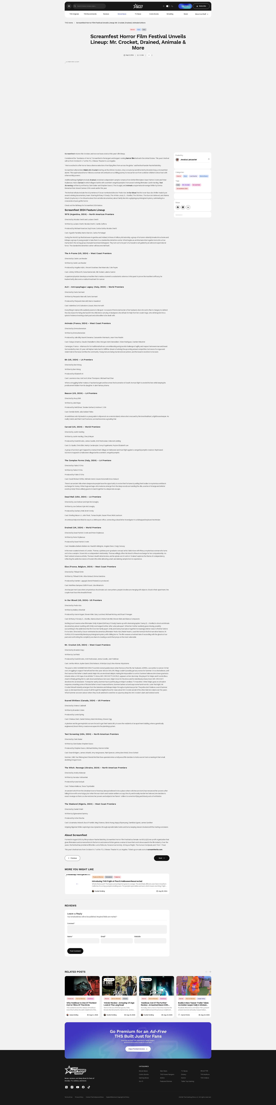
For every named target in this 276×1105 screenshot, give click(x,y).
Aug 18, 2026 (205, 1015)
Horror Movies (80, 999)
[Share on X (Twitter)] (183, 207)
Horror (133, 29)
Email (103, 936)
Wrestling (170, 14)
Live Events (193, 176)
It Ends (125, 999)
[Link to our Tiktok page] (89, 1087)
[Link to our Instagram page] (72, 1087)
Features (117, 877)
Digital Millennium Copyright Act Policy (117, 1097)
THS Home (69, 23)
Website (137, 936)
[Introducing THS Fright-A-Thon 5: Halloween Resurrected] (78, 884)
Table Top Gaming (187, 1081)
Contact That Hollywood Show (95, 1097)
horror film (130, 158)
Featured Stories (98, 877)
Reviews (106, 14)
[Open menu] (69, 6)
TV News (138, 14)
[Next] (210, 972)
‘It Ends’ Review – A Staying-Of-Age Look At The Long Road (119, 1004)
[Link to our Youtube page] (77, 1087)
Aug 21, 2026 (93, 1015)
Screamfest (196, 185)
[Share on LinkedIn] (188, 207)
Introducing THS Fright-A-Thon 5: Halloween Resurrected (117, 881)
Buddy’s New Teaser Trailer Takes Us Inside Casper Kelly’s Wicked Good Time (193, 1004)
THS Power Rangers (167, 1074)
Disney (183, 1074)
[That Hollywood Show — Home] (138, 6)
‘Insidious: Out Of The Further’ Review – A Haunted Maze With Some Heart (154, 1004)
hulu (144, 29)
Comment (71, 923)
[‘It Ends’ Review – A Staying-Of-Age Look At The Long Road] (119, 986)
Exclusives (109, 877)
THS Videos (205, 1078)
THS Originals (74, 14)
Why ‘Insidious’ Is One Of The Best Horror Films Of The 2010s (81, 1004)
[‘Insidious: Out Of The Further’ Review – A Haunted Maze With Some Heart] (156, 986)
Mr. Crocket (186, 185)
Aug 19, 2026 (130, 1015)
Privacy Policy (79, 1097)
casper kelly (201, 999)
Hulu (138, 29)
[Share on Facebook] (178, 207)
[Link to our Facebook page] (83, 1087)
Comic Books (154, 14)
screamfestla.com (154, 849)
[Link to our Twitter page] (66, 1087)
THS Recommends (90, 14)
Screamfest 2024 (182, 188)
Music (186, 14)
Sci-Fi (141, 1081)
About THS (204, 1071)
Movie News (122, 14)
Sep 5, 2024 (130, 55)
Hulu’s (86, 170)
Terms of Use (68, 1097)
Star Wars (163, 1071)
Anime (162, 1078)
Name (70, 936)
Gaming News (144, 1078)
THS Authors (205, 1074)
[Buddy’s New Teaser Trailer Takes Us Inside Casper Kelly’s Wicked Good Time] (193, 986)
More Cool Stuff (200, 14)
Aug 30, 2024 (163, 891)
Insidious (90, 999)
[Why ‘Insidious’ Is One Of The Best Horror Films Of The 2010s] (82, 986)
